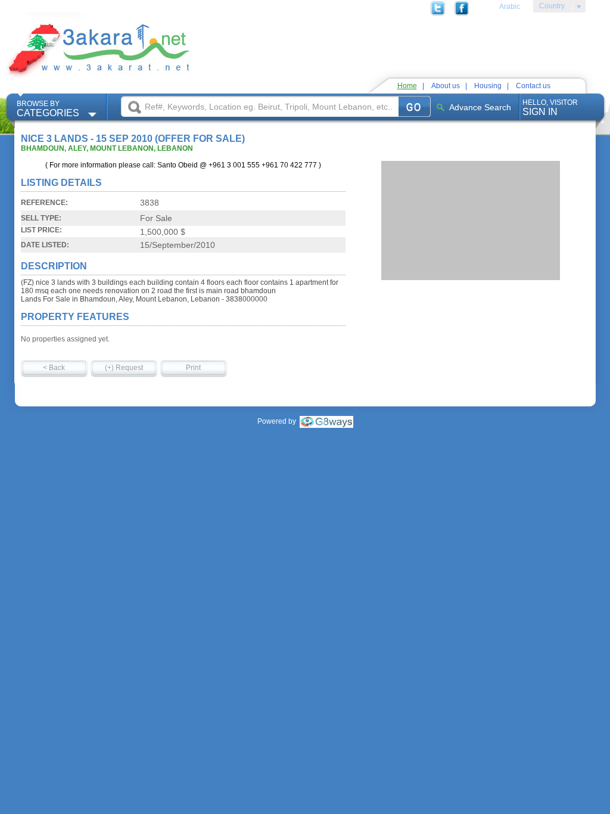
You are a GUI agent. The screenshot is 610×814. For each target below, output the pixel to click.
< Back (54, 367)
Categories (48, 109)
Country (549, 8)
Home (407, 86)
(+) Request (124, 367)
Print (193, 367)
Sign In (550, 107)
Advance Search (480, 107)
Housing (488, 86)
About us (445, 86)
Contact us (533, 86)
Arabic (509, 6)
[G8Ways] (326, 421)
